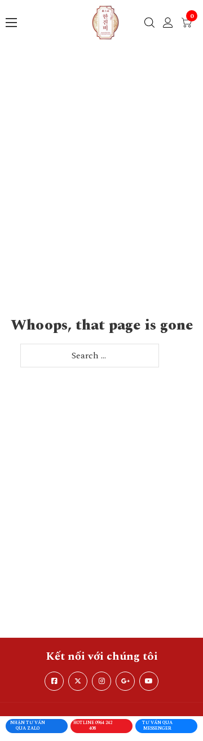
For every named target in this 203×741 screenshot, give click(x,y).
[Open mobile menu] (11, 22)
